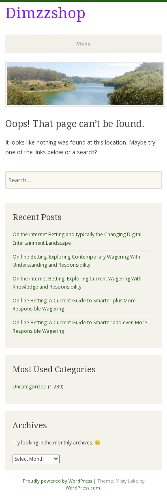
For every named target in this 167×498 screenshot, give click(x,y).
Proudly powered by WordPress (57, 481)
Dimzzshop (45, 13)
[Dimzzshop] (85, 104)
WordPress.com (83, 488)
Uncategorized (30, 386)
